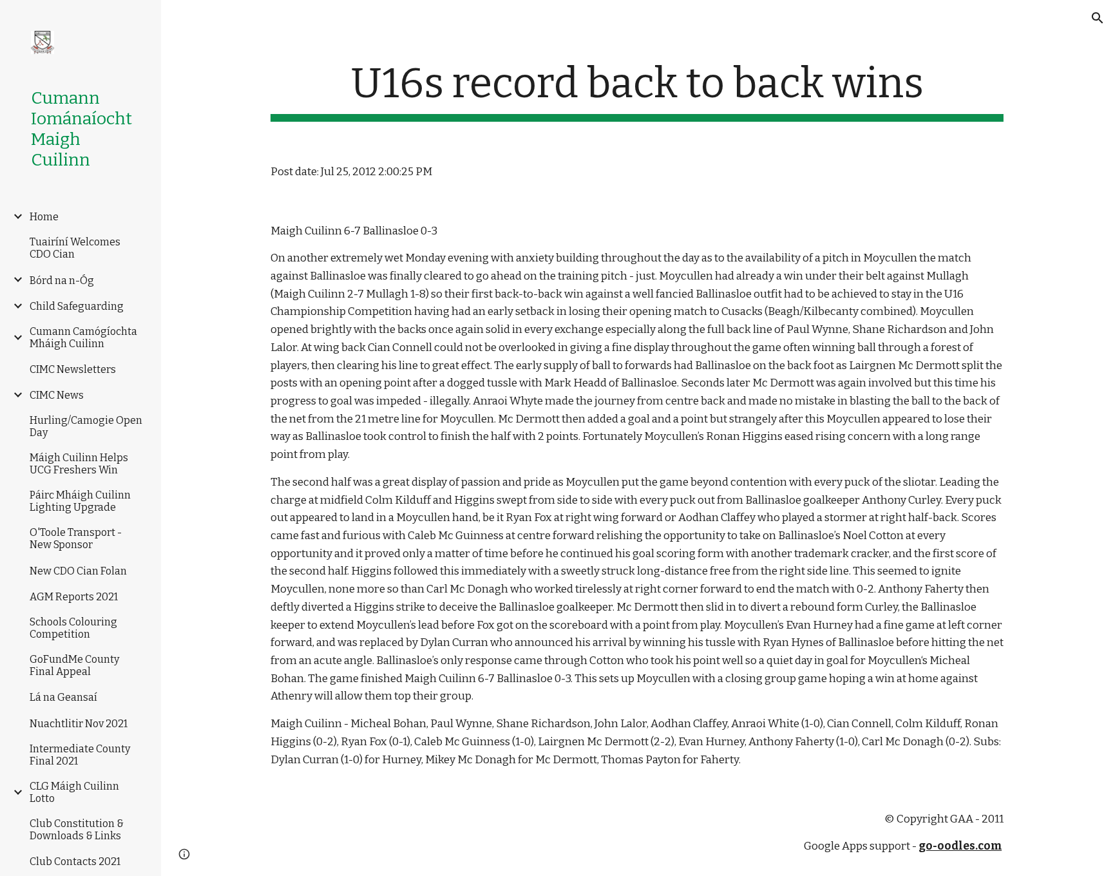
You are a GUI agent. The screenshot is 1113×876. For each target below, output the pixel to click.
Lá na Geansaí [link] (63, 697)
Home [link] (44, 217)
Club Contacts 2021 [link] (75, 861)
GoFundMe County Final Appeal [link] (74, 665)
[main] (637, 90)
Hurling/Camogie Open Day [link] (86, 426)
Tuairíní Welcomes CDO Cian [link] (75, 248)
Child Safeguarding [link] (77, 306)
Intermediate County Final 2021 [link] (80, 755)
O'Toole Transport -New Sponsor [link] (76, 538)
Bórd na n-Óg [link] (62, 280)
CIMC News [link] (57, 395)
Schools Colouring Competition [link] (73, 628)
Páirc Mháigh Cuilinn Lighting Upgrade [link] (80, 501)
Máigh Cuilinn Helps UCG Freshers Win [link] (79, 464)
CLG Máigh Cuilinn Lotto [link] (74, 792)
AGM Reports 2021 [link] (74, 597)
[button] (1097, 18)
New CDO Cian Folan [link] (78, 571)
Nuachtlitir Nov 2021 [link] (79, 724)
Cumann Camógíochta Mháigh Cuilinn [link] (83, 337)
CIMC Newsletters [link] (73, 369)
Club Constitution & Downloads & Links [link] (77, 829)
